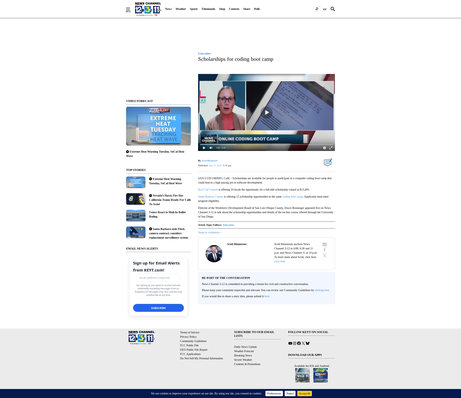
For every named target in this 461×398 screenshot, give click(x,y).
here (266, 296)
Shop (222, 8)
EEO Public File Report (193, 349)
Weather (181, 8)
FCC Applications (190, 354)
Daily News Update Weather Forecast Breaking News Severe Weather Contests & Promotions (247, 355)
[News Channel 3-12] (148, 9)
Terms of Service (189, 332)
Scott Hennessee (210, 160)
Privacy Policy (188, 336)
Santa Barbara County (210, 196)
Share (246, 8)
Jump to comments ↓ (209, 232)
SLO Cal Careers (208, 189)
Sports (194, 8)
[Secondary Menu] (130, 9)
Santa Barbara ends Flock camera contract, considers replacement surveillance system (168, 233)
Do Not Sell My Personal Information (201, 358)
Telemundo (208, 8)
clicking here (322, 290)
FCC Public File (189, 345)
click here (279, 261)
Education (228, 225)
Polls (257, 8)
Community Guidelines (193, 341)
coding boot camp (292, 196)
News (168, 8)
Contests (234, 8)
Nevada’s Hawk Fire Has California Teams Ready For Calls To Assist (170, 200)
